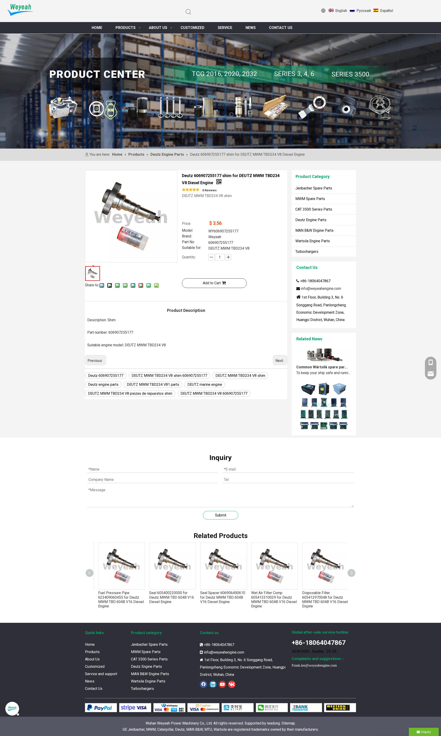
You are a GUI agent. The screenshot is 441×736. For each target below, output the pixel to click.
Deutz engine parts (103, 384)
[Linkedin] (213, 684)
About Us (92, 659)
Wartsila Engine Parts (312, 241)
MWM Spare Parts (310, 199)
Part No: (188, 242)
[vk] (231, 684)
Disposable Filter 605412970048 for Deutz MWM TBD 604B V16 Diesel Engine (322, 599)
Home (90, 644)
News (89, 681)
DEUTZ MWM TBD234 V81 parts (153, 384)
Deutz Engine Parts (310, 220)
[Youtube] (222, 684)
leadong (273, 723)
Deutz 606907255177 (105, 375)
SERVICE (225, 27)
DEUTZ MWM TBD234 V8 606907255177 (214, 393)
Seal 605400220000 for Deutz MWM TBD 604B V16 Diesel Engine (168, 597)
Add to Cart (212, 283)
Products (92, 652)
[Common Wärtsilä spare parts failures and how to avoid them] (323, 352)
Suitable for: (191, 248)
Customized (95, 666)
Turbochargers (306, 251)
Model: (187, 231)
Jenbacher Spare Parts (313, 188)
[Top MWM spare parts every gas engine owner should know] (323, 425)
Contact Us (93, 688)
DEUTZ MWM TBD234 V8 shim (240, 375)
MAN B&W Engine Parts (314, 230)
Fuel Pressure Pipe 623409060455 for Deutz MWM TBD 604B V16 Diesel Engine (118, 599)
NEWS (251, 27)
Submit (220, 515)
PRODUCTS (126, 27)
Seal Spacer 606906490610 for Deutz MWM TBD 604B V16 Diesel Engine (219, 597)
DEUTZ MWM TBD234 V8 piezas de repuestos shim (130, 393)
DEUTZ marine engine (204, 384)
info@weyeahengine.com (321, 288)
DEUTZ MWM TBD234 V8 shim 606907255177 (169, 375)
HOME (97, 27)
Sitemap (288, 723)
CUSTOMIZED (192, 27)
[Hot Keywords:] (188, 12)
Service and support (101, 674)
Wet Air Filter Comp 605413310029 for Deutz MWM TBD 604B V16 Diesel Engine (271, 599)
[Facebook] (203, 684)
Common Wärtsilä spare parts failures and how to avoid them (322, 359)
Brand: (187, 236)
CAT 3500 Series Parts (313, 209)
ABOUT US (158, 27)
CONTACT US (280, 27)
